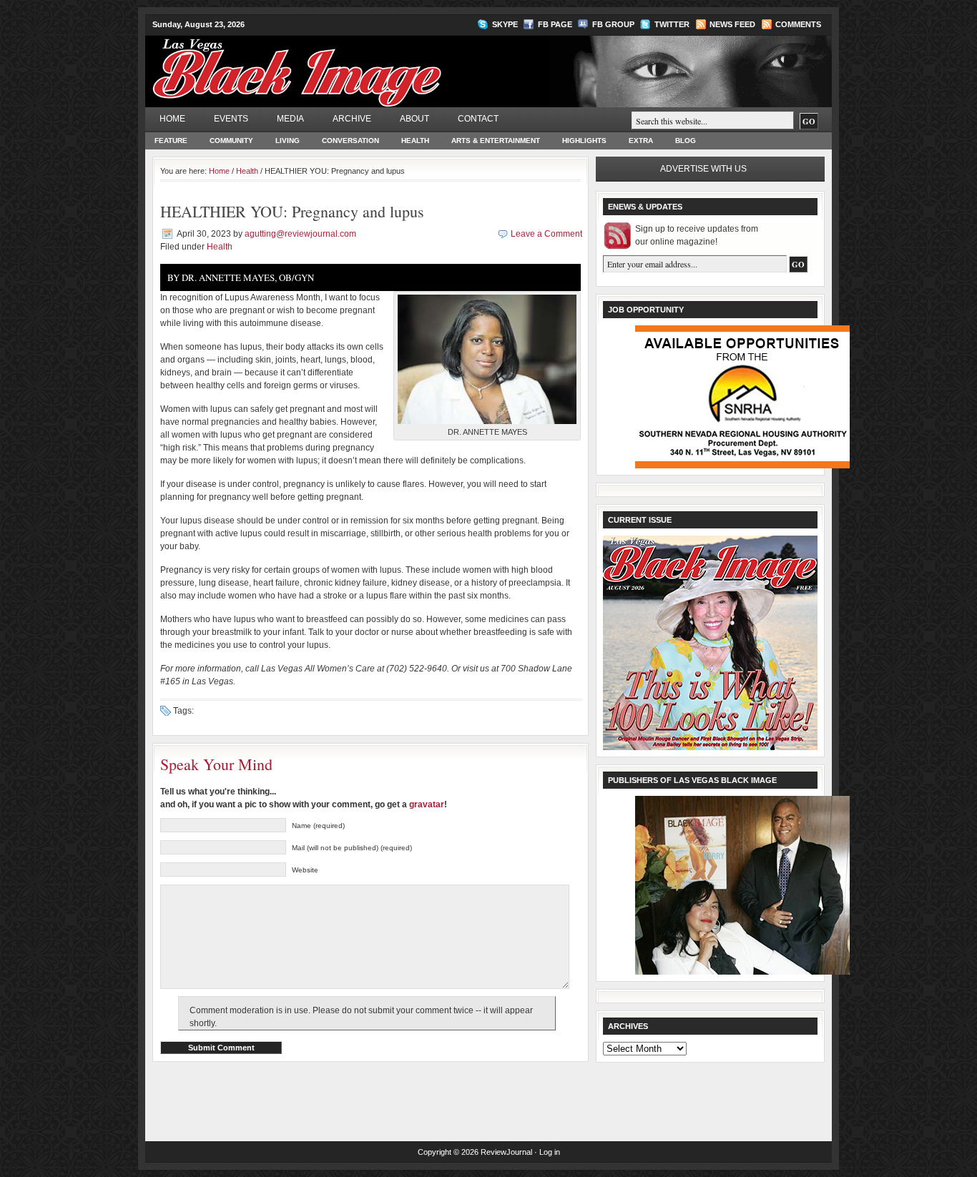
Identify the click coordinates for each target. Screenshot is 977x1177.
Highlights (584, 140)
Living (287, 140)
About (414, 119)
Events (231, 119)
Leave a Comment (546, 234)
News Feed (732, 24)
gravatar (426, 804)
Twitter (671, 24)
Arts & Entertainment (495, 140)
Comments (798, 24)
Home (172, 119)
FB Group (613, 24)
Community (231, 140)
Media (290, 119)
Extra (641, 140)
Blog (685, 140)
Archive (352, 119)
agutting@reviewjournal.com (300, 234)
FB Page (555, 24)
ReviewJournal (506, 1152)
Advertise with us (703, 169)
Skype (505, 24)
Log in (549, 1152)
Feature (170, 140)
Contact (478, 119)
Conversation (350, 140)
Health (415, 140)
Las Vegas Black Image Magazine (352, 63)
